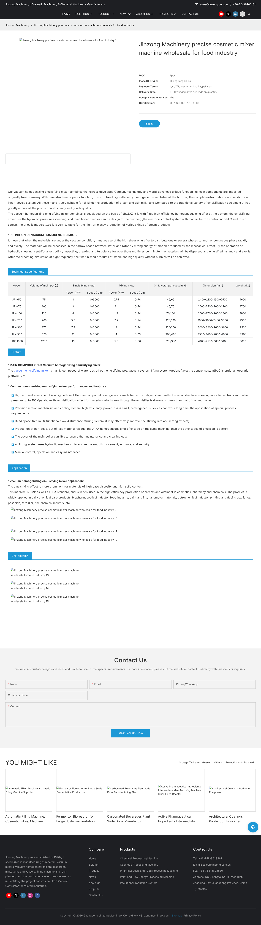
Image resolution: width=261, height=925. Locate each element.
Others (218, 762)
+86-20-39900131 (244, 4)
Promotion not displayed (240, 762)
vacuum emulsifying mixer (31, 370)
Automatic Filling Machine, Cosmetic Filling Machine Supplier (25, 819)
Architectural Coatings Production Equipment (226, 819)
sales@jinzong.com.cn (214, 4)
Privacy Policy (192, 915)
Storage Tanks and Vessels (194, 762)
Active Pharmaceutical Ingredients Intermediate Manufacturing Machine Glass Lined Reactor (180, 819)
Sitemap (176, 915)
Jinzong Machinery (17, 25)
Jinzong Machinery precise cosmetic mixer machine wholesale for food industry (84, 25)
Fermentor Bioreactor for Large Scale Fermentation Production (75, 819)
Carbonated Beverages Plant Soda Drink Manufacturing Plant (128, 819)
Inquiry (149, 123)
